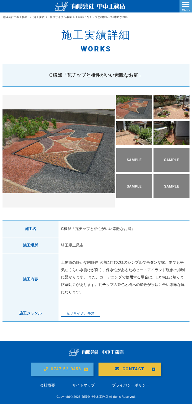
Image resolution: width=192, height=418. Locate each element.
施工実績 (39, 16)
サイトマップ (83, 385)
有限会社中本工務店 (15, 16)
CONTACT (133, 369)
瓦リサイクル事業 (61, 16)
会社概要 (47, 385)
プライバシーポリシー (131, 385)
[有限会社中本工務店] (89, 6)
